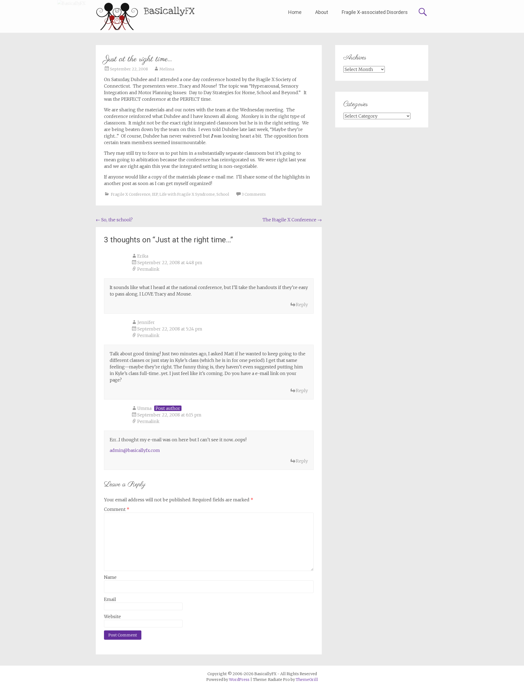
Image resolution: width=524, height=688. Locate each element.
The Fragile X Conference (292, 219)
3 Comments (254, 194)
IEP (155, 194)
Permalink (148, 269)
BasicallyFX (169, 11)
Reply (302, 304)
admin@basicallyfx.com (135, 450)
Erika (142, 256)
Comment (116, 509)
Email (110, 599)
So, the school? (114, 219)
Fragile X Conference (130, 194)
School (222, 194)
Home (295, 12)
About (321, 12)
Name (110, 577)
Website (112, 616)
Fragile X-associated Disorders (375, 12)
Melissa (166, 69)
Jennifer (146, 322)
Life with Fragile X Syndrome (187, 194)
